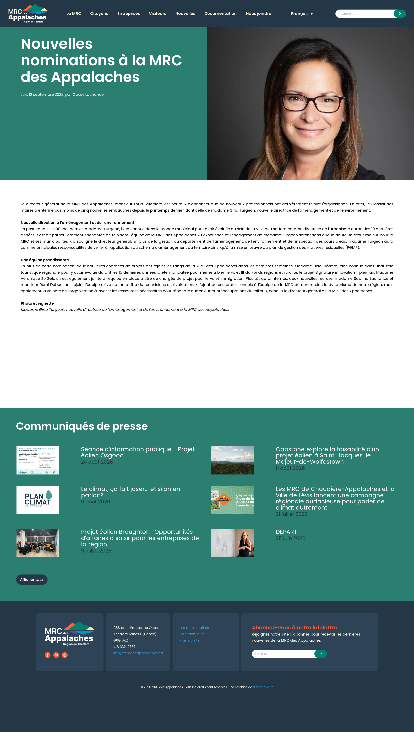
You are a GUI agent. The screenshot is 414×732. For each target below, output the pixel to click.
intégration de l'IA (59, 705)
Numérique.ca (263, 687)
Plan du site (190, 640)
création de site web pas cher (89, 705)
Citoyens (99, 13)
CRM (111, 705)
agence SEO (40, 705)
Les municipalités (194, 627)
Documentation (220, 13)
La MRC (73, 13)
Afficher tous (32, 579)
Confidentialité (192, 634)
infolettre (120, 705)
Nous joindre (258, 13)
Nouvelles (185, 13)
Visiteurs (157, 13)
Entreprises (128, 13)
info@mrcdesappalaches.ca (138, 653)
